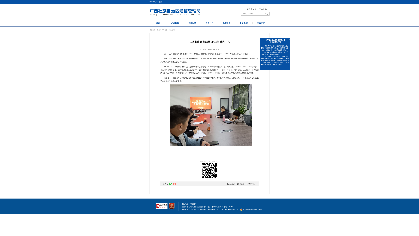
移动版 (247, 9)
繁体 (254, 9)
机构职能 (175, 23)
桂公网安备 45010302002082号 (252, 209)
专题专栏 (261, 23)
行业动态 (172, 30)
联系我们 (193, 204)
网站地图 (185, 204)
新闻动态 (192, 23)
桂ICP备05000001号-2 (232, 209)
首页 (158, 23)
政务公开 (209, 23)
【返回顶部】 (231, 184)
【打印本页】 (251, 184)
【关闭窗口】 (241, 184)
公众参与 (244, 23)
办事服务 (227, 23)
